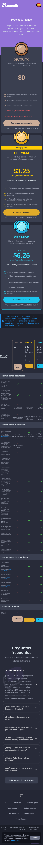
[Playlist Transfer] (10, 5)
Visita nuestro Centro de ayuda (22, 780)
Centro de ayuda (32, 803)
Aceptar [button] (34, 837)
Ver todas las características (21, 128)
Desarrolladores (21, 819)
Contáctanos (29, 813)
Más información (5, 436)
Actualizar (29, 365)
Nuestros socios (13, 808)
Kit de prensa (14, 813)
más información (6, 569)
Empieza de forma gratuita (21, 123)
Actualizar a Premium (21, 212)
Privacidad (14, 827)
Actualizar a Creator (21, 299)
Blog (6, 803)
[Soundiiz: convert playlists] (21, 795)
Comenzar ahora (18, 366)
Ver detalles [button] (14, 840)
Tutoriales (17, 803)
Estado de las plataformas (34, 828)
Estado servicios (22, 828)
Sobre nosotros (30, 808)
